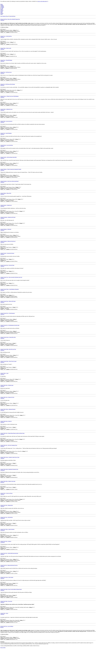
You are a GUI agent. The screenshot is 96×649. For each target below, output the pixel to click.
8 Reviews (2, 482)
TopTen (1, 10)
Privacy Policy (3, 647)
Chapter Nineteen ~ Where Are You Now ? (8, 241)
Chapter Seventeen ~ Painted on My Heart (7, 217)
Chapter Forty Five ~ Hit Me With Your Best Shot (9, 553)
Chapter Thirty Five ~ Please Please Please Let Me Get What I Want (12, 433)
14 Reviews (2, 470)
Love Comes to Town (4, 16)
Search (1, 9)
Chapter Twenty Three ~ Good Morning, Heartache (9, 289)
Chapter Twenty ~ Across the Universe (7, 253)
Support (1, 13)
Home (1, 4)
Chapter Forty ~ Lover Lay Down (6, 493)
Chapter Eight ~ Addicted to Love (6, 109)
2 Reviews (2, 61)
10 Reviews (2, 518)
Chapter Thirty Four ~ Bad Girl (6, 421)
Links (1, 12)
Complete (2, 6)
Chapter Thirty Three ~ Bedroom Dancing (7, 409)
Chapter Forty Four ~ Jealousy (5, 541)
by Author (2, 7)
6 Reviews (2, 85)
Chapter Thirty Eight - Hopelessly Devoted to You (9, 469)
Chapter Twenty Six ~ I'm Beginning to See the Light (9, 325)
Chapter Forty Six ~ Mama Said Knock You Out (8, 565)
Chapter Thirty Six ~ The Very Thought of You (8, 445)
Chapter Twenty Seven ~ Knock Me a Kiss (8, 337)
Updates (1, 5)
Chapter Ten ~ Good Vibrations (6, 133)
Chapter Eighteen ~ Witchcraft (5, 229)
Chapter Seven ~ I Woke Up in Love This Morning (9, 96)
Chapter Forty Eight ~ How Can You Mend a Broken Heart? (11, 589)
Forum (1, 11)
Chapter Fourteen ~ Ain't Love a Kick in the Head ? (9, 181)
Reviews (2, 627)
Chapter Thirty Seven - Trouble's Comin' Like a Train (9, 457)
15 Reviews (2, 542)
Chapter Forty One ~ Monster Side (6, 505)
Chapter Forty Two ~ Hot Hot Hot (6, 517)
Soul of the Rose (12, 16)
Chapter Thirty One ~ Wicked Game (6, 385)
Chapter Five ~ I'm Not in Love (6, 72)
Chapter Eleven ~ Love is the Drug (6, 145)
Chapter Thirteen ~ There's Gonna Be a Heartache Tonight (10, 169)
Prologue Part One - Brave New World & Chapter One (10, 19)
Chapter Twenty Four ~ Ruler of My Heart (7, 301)
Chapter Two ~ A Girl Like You (6, 36)
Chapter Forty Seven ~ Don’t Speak (6, 577)
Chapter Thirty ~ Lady (4, 373)
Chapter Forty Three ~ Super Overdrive (7, 529)
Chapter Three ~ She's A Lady (5, 48)
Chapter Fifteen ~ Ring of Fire (5, 193)
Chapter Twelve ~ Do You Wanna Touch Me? (8, 157)
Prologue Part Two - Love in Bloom (6, 626)
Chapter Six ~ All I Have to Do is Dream (7, 84)
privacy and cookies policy (42, 1)
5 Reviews (2, 97)
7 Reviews (2, 266)
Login (1, 14)
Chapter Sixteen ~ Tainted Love (6, 205)
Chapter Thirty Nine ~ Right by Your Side (7, 481)
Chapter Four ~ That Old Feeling (6, 60)
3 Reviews (2, 20)
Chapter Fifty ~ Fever (4, 613)
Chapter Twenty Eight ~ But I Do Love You (8, 349)
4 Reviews (2, 49)
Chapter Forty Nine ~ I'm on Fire (6, 601)
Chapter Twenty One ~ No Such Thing (7, 265)
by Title (1, 8)
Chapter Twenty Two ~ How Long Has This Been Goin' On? (11, 277)
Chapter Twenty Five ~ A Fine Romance (7, 313)
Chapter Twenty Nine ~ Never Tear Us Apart (8, 361)
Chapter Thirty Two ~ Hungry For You (7, 397)
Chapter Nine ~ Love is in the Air (6, 121)
